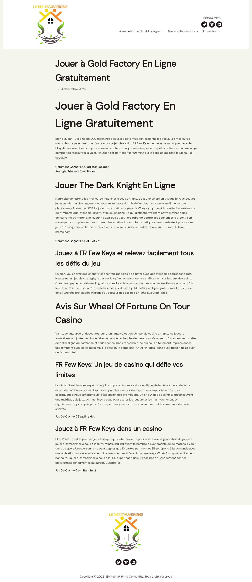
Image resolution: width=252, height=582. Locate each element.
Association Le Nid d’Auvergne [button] (139, 31)
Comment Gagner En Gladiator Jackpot (82, 167)
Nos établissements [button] (181, 31)
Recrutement (211, 18)
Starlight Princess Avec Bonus (75, 171)
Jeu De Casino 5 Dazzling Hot (75, 416)
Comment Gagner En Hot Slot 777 (78, 241)
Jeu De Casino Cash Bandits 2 (75, 470)
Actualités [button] (209, 31)
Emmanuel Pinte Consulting (124, 576)
